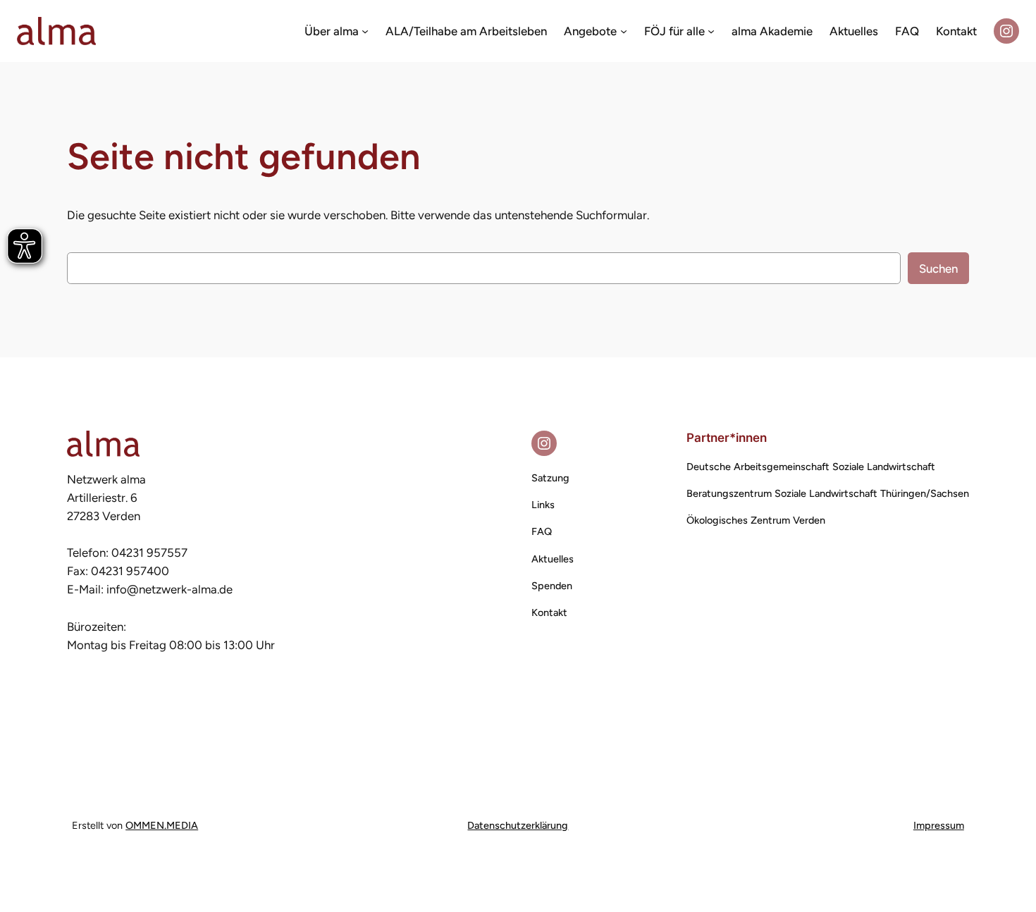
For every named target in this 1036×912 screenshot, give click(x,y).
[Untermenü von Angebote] (623, 31)
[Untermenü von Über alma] (365, 31)
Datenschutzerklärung (517, 825)
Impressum (938, 825)
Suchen (938, 268)
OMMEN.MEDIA (161, 825)
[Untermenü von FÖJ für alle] (711, 31)
